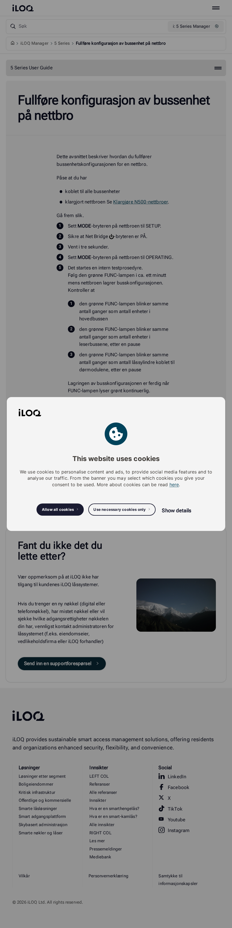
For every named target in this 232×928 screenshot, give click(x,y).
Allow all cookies (58, 509)
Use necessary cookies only (119, 509)
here (174, 484)
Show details (176, 510)
